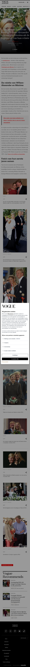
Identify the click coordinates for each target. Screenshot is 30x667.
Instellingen (15, 355)
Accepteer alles (15, 358)
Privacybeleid (5, 361)
